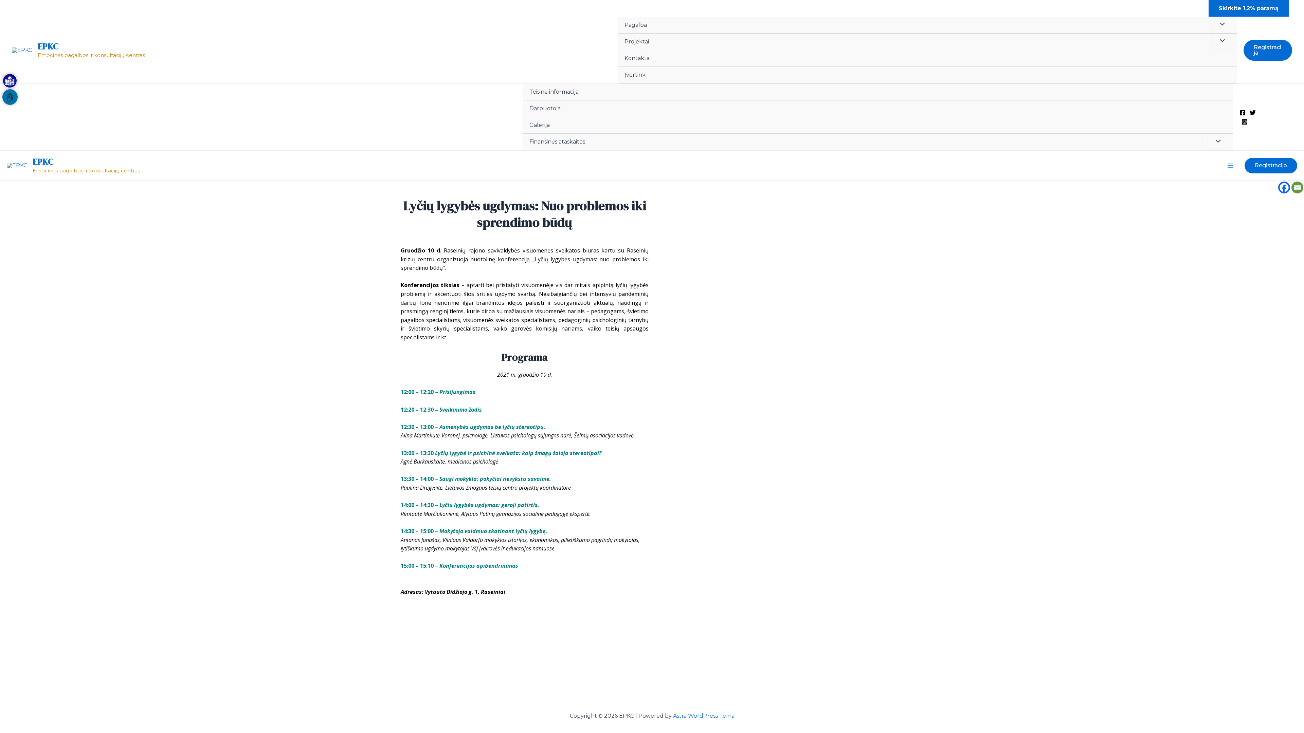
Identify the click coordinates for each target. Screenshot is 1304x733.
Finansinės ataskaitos (557, 141)
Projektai (636, 41)
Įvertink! (635, 75)
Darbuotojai (545, 108)
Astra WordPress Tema (704, 716)
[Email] (1297, 187)
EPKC (48, 46)
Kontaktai (637, 58)
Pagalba (635, 25)
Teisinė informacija (554, 92)
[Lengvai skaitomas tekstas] (10, 81)
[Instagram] (1245, 122)
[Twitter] (1253, 113)
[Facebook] (1242, 113)
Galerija (539, 125)
